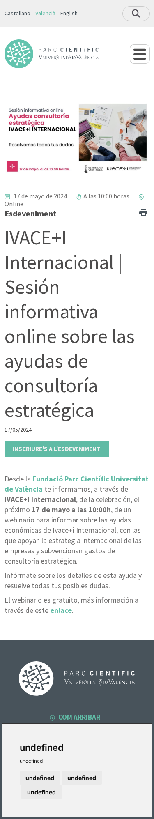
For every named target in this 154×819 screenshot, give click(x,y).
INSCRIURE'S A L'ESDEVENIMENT (57, 449)
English (69, 13)
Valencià (45, 13)
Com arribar (79, 717)
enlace (61, 610)
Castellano (17, 13)
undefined (39, 777)
